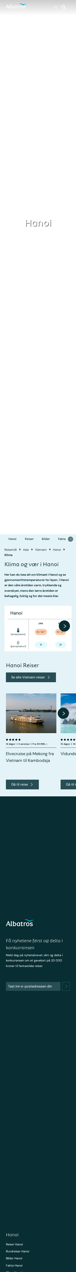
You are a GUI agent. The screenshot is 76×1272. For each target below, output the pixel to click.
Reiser (29, 539)
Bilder (46, 539)
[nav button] (70, 539)
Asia (26, 550)
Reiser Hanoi (14, 1244)
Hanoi (12, 539)
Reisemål (10, 550)
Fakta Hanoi (14, 1265)
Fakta (62, 539)
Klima (8, 555)
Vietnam (41, 550)
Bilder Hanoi (14, 1258)
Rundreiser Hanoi (17, 1251)
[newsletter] (66, 986)
